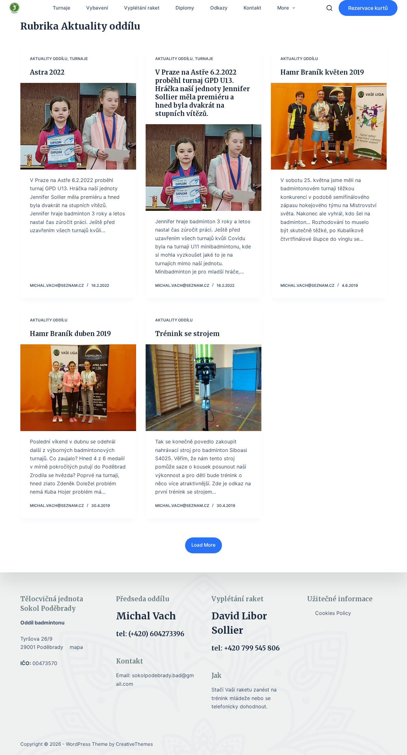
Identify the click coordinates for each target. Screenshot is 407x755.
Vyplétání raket (142, 8)
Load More (203, 545)
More (283, 8)
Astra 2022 (47, 72)
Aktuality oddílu (48, 58)
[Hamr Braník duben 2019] (78, 387)
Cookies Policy (333, 613)
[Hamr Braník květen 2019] (329, 126)
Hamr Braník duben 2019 (70, 334)
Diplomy (185, 8)
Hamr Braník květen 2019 (322, 72)
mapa (76, 647)
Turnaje (61, 8)
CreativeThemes (134, 744)
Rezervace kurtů (368, 8)
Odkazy (219, 8)
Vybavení (97, 8)
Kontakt (252, 8)
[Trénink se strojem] (203, 387)
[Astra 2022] (78, 126)
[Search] (329, 8)
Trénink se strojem (187, 334)
